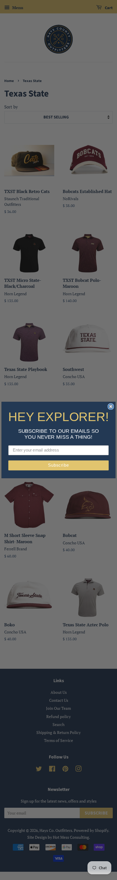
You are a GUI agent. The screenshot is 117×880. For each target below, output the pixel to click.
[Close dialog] (110, 406)
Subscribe (58, 465)
